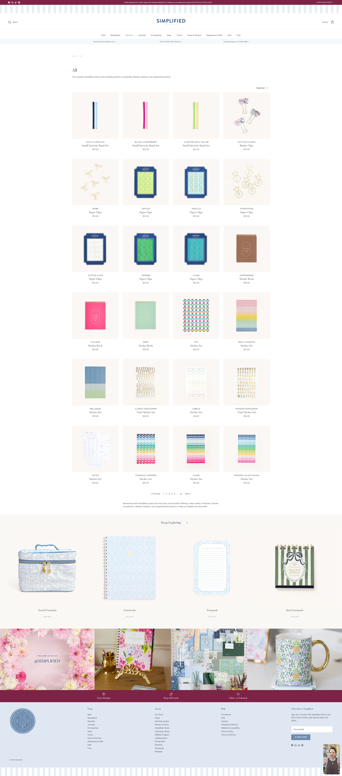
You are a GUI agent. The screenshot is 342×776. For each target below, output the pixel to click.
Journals (142, 35)
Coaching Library (162, 731)
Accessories (156, 35)
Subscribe (301, 737)
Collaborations (161, 738)
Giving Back (160, 741)
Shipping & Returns (229, 724)
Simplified (18, 760)
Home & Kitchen (194, 35)
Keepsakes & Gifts (214, 35)
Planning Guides (162, 721)
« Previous (155, 494)
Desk (169, 35)
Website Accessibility (230, 728)
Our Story (159, 714)
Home (74, 56)
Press (157, 718)
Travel (179, 35)
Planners (129, 35)
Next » (188, 494)
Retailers (158, 751)
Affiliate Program (162, 735)
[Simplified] (171, 22)
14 (181, 494)
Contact (224, 721)
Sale (229, 35)
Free (239, 35)
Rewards (158, 745)
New (103, 35)
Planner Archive (162, 724)
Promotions (226, 714)
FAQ (223, 718)
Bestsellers (115, 35)
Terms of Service (228, 735)
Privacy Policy (227, 731)
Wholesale (159, 748)
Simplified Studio (162, 728)
